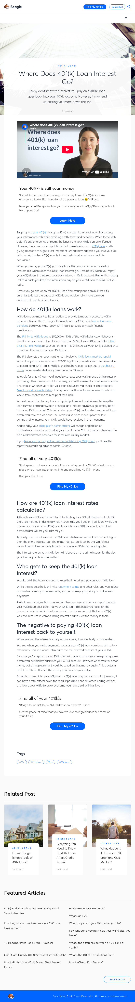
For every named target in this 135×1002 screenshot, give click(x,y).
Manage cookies (119, 996)
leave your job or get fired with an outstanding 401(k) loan (59, 441)
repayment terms (68, 586)
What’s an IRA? (78, 915)
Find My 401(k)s (94, 6)
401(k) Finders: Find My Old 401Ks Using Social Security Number (31, 911)
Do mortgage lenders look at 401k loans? (22, 857)
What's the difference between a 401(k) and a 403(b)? (96, 945)
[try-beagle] (67, 220)
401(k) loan (98, 246)
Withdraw (36, 762)
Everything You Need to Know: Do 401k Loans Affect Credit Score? (66, 853)
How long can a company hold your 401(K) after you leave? (99, 933)
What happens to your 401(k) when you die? (95, 923)
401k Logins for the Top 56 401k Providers (28, 942)
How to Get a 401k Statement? (87, 908)
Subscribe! (117, 6)
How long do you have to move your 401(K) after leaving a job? (32, 926)
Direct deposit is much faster (34, 390)
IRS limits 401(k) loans (35, 336)
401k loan (64, 762)
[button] (126, 18)
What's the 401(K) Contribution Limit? (91, 955)
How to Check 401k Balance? (86, 962)
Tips (50, 762)
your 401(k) (39, 232)
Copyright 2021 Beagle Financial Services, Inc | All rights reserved (82, 996)
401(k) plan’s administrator (54, 425)
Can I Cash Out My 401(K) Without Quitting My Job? (35, 955)
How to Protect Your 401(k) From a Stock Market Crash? (32, 965)
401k (21, 762)
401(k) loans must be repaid (94, 356)
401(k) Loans (67, 66)
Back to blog (117, 979)
